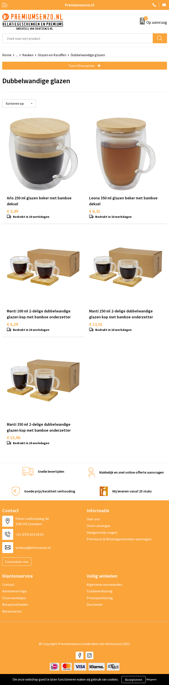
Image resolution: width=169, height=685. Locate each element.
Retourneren (12, 611)
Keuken (27, 55)
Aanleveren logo (14, 591)
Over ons (93, 519)
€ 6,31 (94, 211)
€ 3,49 (12, 211)
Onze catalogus (98, 525)
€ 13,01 (96, 324)
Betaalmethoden (15, 604)
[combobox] (77, 38)
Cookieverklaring (99, 591)
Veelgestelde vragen (102, 532)
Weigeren (151, 679)
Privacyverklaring (100, 598)
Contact (8, 584)
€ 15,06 (13, 437)
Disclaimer (95, 604)
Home (6, 55)
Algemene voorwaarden (104, 584)
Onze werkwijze (14, 598)
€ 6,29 (12, 324)
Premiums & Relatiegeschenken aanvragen (119, 539)
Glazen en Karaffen (52, 55)
